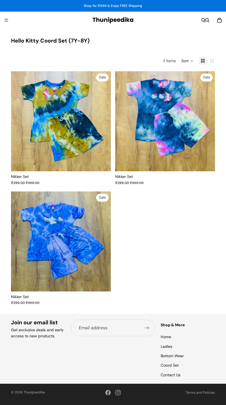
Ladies (166, 346)
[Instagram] (118, 392)
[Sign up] (147, 328)
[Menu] (6, 20)
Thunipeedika (34, 392)
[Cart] (219, 20)
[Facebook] (108, 392)
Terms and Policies (200, 392)
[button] (187, 61)
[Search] (203, 20)
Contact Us (171, 374)
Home (166, 336)
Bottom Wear (172, 355)
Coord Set (170, 365)
